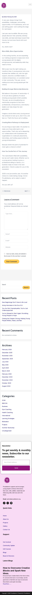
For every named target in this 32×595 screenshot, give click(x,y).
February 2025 (6, 374)
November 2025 (7, 355)
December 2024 (7, 377)
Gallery (5, 526)
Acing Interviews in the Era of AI (12, 305)
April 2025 (5, 368)
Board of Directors (8, 556)
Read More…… (7, 584)
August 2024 (6, 386)
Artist (3, 400)
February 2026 (7, 349)
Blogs (4, 552)
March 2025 (6, 371)
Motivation (5, 421)
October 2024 (6, 383)
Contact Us (6, 529)
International (6, 415)
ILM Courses (7, 549)
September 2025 (7, 359)
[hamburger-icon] (30, 4)
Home (5, 516)
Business (5, 406)
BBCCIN (4, 403)
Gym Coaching (6, 409)
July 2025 (5, 362)
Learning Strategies (8, 418)
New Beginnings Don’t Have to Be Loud (14, 302)
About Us (6, 519)
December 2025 (7, 352)
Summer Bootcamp (8, 428)
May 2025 (5, 365)
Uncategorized (6, 431)
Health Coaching (7, 412)
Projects (4, 424)
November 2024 (7, 380)
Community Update (9, 545)
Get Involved (7, 542)
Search (4, 284)
